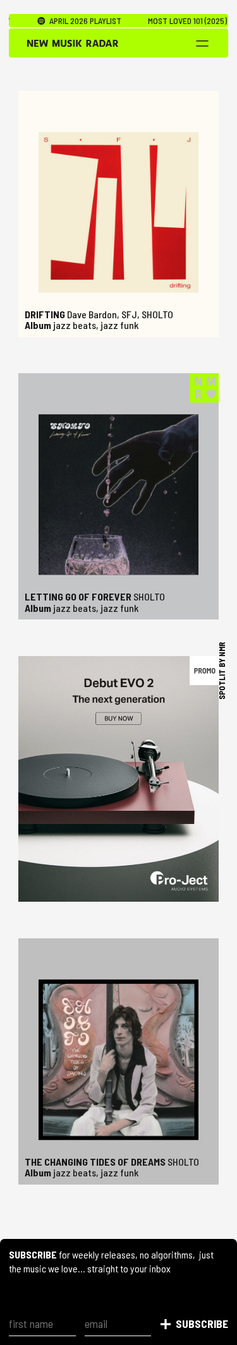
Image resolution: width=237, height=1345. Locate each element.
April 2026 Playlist (68, 20)
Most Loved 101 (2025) (172, 20)
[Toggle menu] (202, 43)
